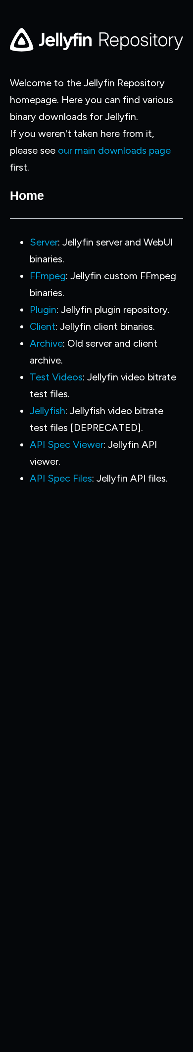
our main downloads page (114, 150)
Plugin (43, 309)
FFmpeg (48, 276)
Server (44, 242)
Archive (46, 343)
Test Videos (56, 377)
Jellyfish (47, 411)
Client (42, 326)
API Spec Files (61, 478)
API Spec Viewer (66, 444)
